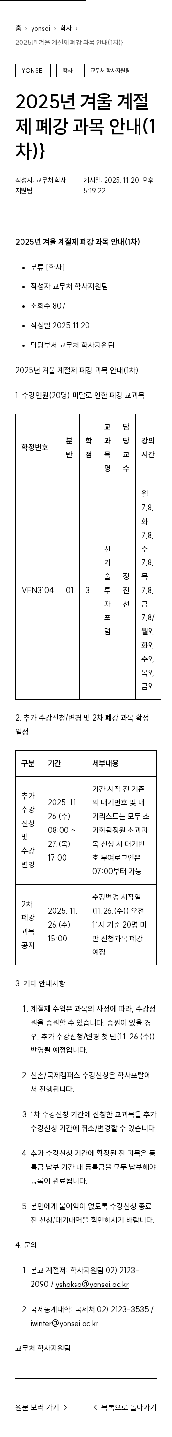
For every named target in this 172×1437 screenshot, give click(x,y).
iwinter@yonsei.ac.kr (64, 1323)
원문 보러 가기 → (42, 1407)
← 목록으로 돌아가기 (124, 1407)
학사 (66, 28)
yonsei (40, 28)
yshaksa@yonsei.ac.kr (92, 1284)
